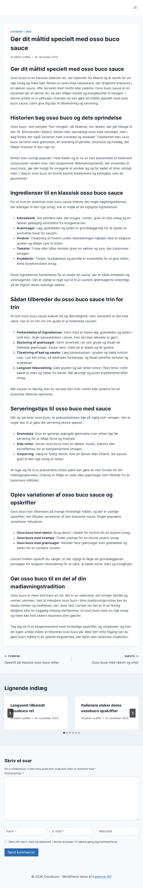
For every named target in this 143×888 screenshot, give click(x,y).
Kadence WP (102, 876)
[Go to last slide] (10, 713)
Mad (29, 31)
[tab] (64, 733)
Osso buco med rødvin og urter (115, 660)
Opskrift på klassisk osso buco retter (31, 660)
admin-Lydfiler (22, 56)
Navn (11, 831)
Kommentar (14, 773)
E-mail (58, 831)
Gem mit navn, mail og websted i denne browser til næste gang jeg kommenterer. (63, 842)
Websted (105, 831)
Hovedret (17, 31)
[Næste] (133, 713)
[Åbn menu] (135, 7)
